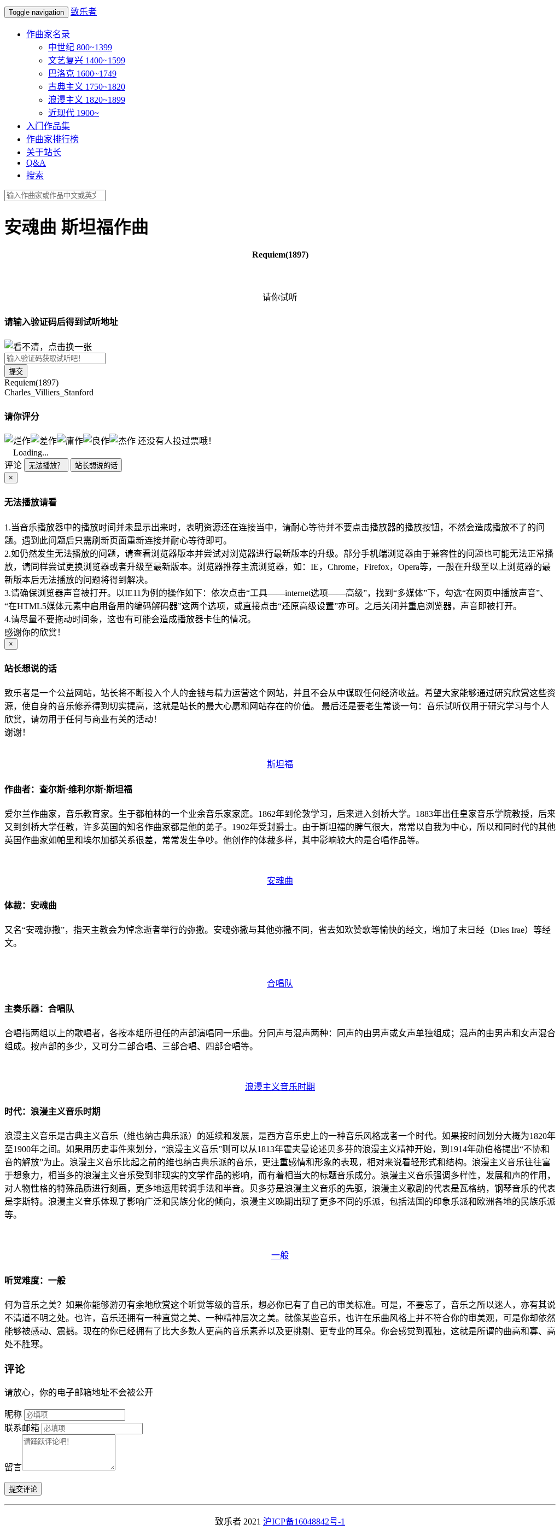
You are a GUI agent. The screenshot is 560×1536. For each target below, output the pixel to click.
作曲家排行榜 (52, 139)
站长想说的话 (96, 466)
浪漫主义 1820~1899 (86, 99)
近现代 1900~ (73, 113)
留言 (13, 1467)
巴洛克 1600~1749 (82, 73)
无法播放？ (46, 466)
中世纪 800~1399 (80, 47)
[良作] (96, 440)
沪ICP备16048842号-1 (304, 1521)
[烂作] (17, 440)
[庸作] (70, 440)
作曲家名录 (48, 34)
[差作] (44, 440)
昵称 (13, 1414)
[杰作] (122, 440)
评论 (13, 465)
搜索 (35, 175)
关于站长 (43, 152)
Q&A (36, 162)
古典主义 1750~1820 (86, 86)
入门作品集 (48, 126)
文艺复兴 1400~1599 (86, 60)
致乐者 (84, 11)
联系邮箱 (21, 1428)
